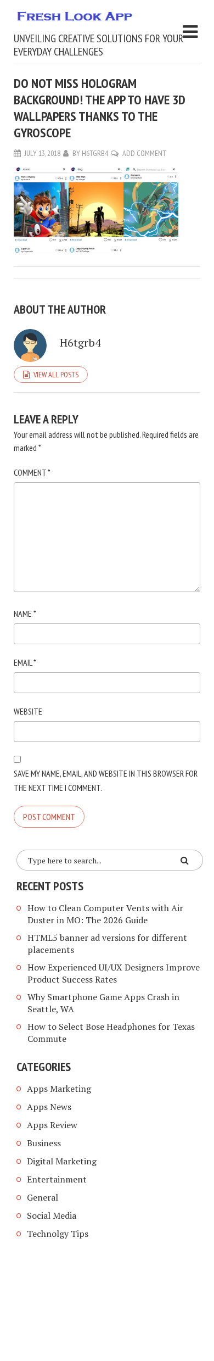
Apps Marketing (60, 1089)
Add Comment (144, 153)
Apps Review (52, 1125)
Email (25, 662)
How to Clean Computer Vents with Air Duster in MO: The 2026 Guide (105, 914)
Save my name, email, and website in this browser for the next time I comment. (106, 780)
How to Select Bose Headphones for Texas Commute (111, 1032)
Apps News (49, 1107)
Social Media (51, 1215)
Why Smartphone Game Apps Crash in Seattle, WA (103, 1003)
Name (25, 613)
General (42, 1197)
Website (28, 711)
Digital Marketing (62, 1161)
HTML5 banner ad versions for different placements (107, 943)
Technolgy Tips (57, 1234)
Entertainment (57, 1179)
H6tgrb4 (95, 153)
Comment (32, 472)
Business (44, 1143)
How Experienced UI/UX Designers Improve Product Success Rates (113, 973)
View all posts (55, 375)
